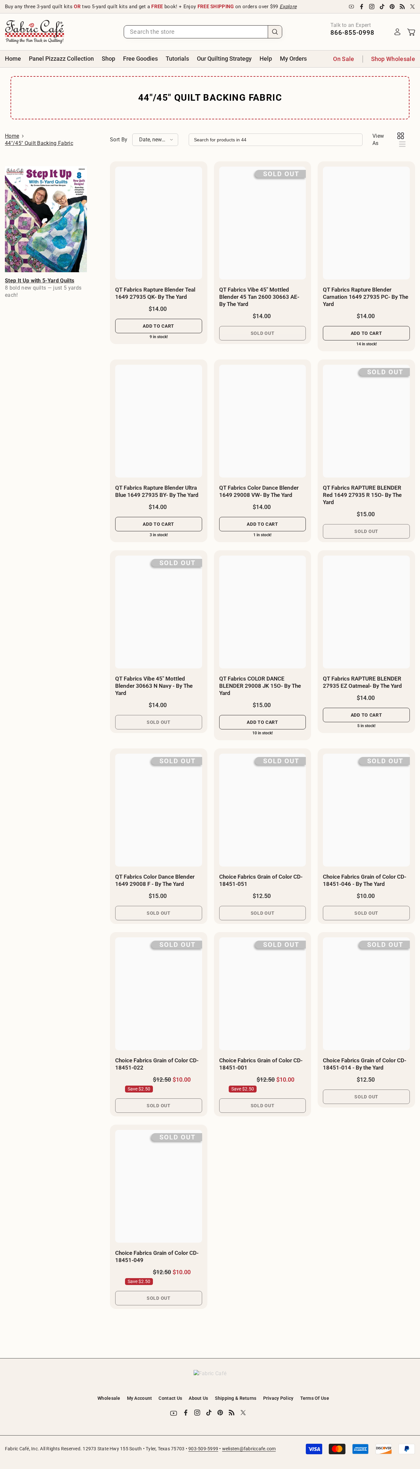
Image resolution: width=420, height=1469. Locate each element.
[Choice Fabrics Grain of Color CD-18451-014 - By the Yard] (366, 993)
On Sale (343, 58)
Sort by (118, 139)
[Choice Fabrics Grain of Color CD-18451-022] (158, 993)
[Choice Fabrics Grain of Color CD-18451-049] (158, 1186)
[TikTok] (382, 6)
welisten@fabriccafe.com (249, 1448)
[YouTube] (351, 6)
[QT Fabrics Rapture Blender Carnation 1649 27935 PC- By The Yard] (366, 223)
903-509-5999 (203, 1448)
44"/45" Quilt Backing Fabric (39, 143)
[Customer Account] (397, 31)
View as (378, 139)
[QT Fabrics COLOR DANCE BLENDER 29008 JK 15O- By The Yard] (262, 612)
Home (12, 136)
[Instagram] (371, 6)
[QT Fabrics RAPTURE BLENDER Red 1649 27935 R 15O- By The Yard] (366, 421)
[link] (46, 219)
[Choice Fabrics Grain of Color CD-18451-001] (262, 993)
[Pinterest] (392, 6)
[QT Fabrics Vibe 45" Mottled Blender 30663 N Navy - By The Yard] (158, 612)
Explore (288, 7)
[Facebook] (361, 6)
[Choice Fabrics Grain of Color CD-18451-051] (262, 810)
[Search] (203, 31)
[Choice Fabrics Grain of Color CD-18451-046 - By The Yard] (366, 810)
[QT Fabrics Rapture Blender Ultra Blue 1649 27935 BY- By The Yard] (158, 421)
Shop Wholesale (393, 58)
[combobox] (196, 32)
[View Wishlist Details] (384, 32)
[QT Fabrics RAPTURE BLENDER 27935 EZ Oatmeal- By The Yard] (366, 612)
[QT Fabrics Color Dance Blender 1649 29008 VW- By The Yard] (262, 421)
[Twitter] (412, 6)
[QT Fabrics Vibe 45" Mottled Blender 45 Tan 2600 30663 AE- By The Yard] (262, 223)
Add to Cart (158, 326)
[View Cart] (411, 31)
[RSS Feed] (402, 6)
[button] (155, 139)
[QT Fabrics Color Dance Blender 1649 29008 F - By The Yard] (158, 810)
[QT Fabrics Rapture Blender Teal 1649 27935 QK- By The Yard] (158, 223)
